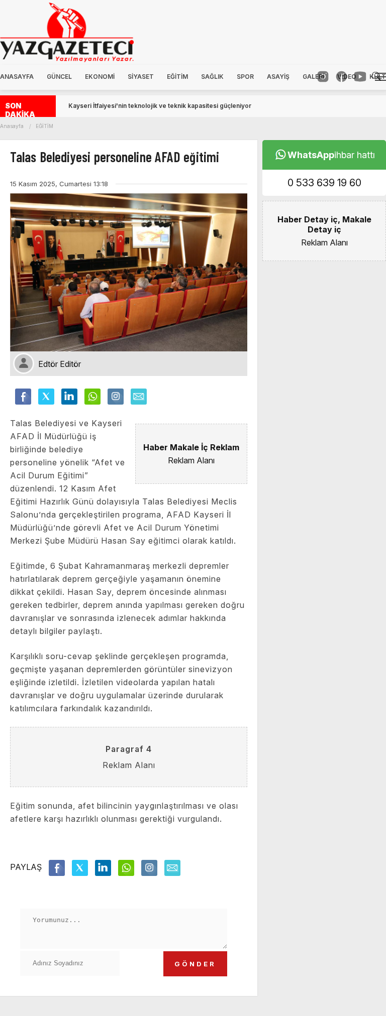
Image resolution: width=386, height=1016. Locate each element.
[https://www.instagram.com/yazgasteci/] (323, 76)
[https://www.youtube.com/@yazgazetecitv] (360, 76)
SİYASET (141, 76)
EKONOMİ (100, 76)
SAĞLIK (212, 76)
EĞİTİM (177, 76)
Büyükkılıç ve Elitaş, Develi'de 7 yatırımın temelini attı (146, 105)
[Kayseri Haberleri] (62, 32)
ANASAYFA (17, 76)
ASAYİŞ (278, 76)
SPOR (245, 76)
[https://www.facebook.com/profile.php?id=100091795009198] (341, 76)
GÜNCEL (59, 76)
